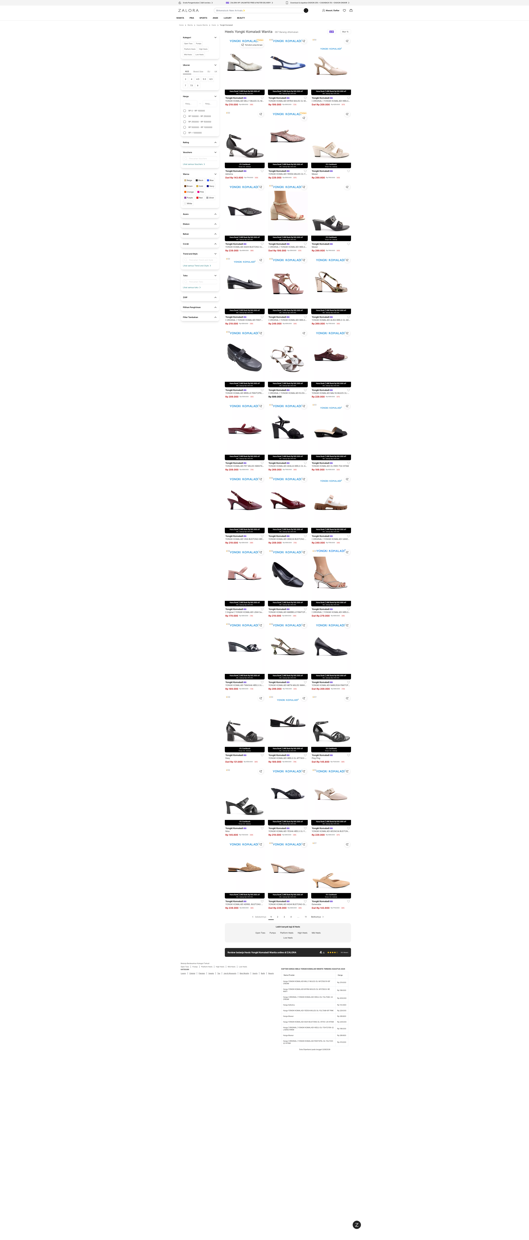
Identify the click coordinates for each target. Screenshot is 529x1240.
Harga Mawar (288, 1016)
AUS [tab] (187, 71)
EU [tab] (209, 71)
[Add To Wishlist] (262, 98)
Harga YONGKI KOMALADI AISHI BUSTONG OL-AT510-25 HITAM (308, 1022)
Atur (344, 31)
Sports (203, 18)
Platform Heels (286, 933)
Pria (192, 18)
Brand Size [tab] (198, 71)
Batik (263, 973)
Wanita (180, 18)
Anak (215, 18)
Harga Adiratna (289, 1005)
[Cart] (351, 10)
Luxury (228, 18)
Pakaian (202, 973)
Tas (218, 973)
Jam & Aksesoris (230, 973)
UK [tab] (215, 71)
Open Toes (260, 933)
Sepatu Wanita (202, 25)
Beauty (241, 18)
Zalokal (192, 973)
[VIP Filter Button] (331, 32)
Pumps (273, 933)
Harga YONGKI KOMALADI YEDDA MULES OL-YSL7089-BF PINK (308, 1010)
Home (181, 25)
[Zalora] (188, 10)
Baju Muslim (244, 973)
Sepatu (211, 973)
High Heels (302, 933)
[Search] (306, 10)
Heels (214, 25)
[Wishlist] (344, 10)
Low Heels (288, 938)
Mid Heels (316, 933)
